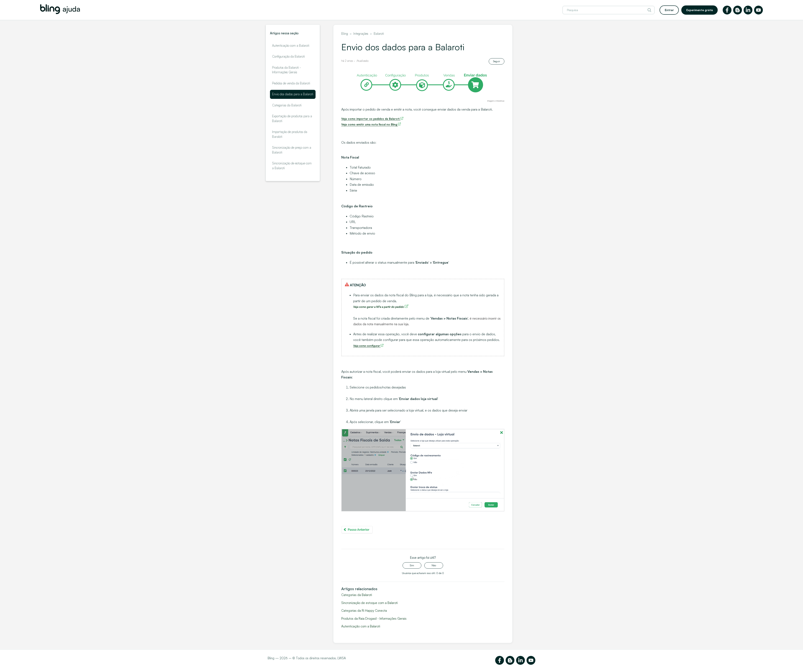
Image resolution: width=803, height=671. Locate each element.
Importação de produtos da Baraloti (289, 134)
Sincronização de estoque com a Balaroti (292, 165)
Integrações (360, 34)
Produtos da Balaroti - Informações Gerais (286, 70)
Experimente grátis (699, 10)
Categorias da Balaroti (287, 105)
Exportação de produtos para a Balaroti (292, 118)
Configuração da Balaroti (288, 56)
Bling (344, 34)
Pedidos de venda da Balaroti (291, 83)
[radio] (412, 565)
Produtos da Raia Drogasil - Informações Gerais (374, 619)
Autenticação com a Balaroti (290, 46)
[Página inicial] (60, 13)
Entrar (669, 10)
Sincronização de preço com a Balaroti (291, 150)
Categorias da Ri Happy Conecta (364, 611)
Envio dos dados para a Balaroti (292, 94)
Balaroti (379, 34)
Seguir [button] (496, 61)
